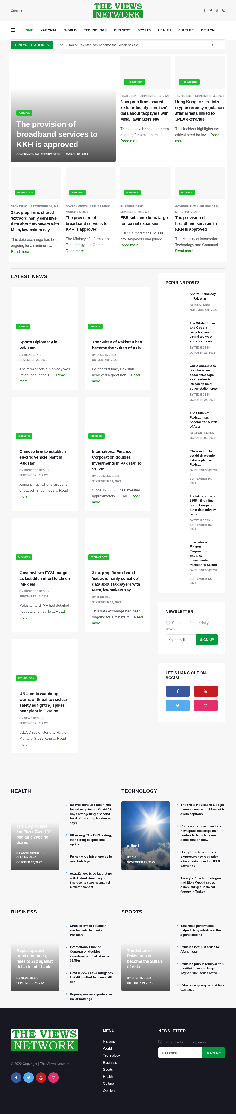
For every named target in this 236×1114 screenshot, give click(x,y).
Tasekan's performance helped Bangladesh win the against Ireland (200, 930)
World (70, 30)
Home (28, 30)
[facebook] (204, 10)
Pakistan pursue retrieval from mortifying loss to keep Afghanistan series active (202, 968)
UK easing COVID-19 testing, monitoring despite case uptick (91, 839)
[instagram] (223, 10)
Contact (16, 10)
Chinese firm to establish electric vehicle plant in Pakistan (42, 457)
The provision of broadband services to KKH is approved (57, 134)
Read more (129, 141)
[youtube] (217, 10)
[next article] (213, 45)
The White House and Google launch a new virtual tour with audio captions (202, 332)
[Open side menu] (13, 30)
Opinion (208, 30)
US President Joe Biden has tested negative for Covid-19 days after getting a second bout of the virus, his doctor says (90, 813)
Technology (95, 30)
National (48, 30)
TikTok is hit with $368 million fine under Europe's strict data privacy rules (203, 505)
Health (164, 30)
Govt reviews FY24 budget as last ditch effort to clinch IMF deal (44, 578)
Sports (144, 30)
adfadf (133, 846)
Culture (186, 30)
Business (122, 30)
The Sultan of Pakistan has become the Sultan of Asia (98, 45)
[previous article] (221, 45)
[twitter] (210, 10)
